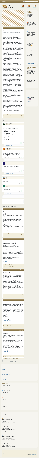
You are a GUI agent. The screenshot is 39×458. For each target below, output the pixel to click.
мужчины (21, 27)
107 (9, 233)
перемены (4, 369)
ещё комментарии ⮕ (30, 63)
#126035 (4, 239)
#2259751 (28, 101)
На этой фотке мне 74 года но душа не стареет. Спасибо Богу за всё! (31, 72)
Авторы (28, 5)
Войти (4, 1)
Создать (35, 5)
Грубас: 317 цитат (13, 361)
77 (5, 115)
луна (3, 367)
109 (5, 233)
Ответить (4, 142)
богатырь (21, 269)
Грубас (5, 111)
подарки (15, 239)
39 (5, 294)
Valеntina (29, 99)
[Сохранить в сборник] (7, 115)
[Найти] (35, 1)
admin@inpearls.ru (33, 454)
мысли (22, 330)
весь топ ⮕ (4, 408)
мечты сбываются (6, 374)
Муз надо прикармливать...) (31, 19)
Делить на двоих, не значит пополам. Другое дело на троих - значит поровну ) (31, 85)
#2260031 (28, 93)
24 (5, 325)
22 (5, 264)
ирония (13, 27)
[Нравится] (4, 115)
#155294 (4, 269)
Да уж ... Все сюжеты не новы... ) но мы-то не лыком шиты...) (31, 24)
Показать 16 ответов (9, 145)
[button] (13, 196)
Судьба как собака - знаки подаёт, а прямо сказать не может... (31, 40)
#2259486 (28, 97)
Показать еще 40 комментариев (9, 196)
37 (5, 356)
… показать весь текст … (7, 229)
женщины (18, 27)
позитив (4, 379)
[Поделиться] (11, 115)
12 (9, 264)
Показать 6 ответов (9, 173)
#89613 (4, 208)
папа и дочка (4, 377)
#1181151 (4, 330)
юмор (15, 27)
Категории (22, 5)
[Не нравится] (23, 143)
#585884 (4, 27)
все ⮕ (28, 105)
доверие (3, 372)
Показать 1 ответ (8, 160)
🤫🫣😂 (28, 28)
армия (19, 269)
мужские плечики (19, 239)
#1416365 (32, 94)
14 (9, 294)
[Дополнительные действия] (13, 115)
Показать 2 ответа (8, 193)
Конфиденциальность (6, 453)
